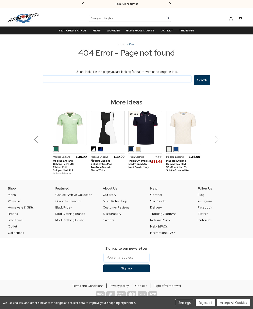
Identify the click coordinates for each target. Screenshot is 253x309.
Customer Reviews (116, 207)
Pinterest (204, 220)
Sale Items (15, 220)
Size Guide (158, 201)
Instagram (205, 201)
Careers (108, 220)
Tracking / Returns (163, 214)
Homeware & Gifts (21, 207)
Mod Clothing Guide (69, 220)
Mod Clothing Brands (70, 214)
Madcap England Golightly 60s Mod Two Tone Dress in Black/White (101, 165)
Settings (184, 302)
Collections (16, 233)
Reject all (205, 302)
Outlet (12, 226)
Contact (156, 195)
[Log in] (231, 19)
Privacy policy (119, 286)
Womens (14, 201)
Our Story (109, 195)
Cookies (141, 286)
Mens (12, 195)
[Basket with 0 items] (240, 19)
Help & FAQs (159, 226)
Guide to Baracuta (68, 201)
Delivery (156, 207)
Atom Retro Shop (115, 201)
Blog (201, 195)
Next (217, 139)
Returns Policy (160, 220)
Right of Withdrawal (167, 286)
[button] (46, 142)
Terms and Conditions (87, 286)
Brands (13, 214)
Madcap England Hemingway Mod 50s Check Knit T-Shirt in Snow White (177, 165)
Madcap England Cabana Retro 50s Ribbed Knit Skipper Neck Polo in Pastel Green (63, 167)
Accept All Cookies (233, 302)
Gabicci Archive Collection (73, 195)
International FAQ (162, 233)
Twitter (203, 214)
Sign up (126, 268)
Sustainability (112, 214)
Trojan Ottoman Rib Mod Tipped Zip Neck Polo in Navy (139, 164)
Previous (36, 139)
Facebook (205, 207)
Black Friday (63, 207)
